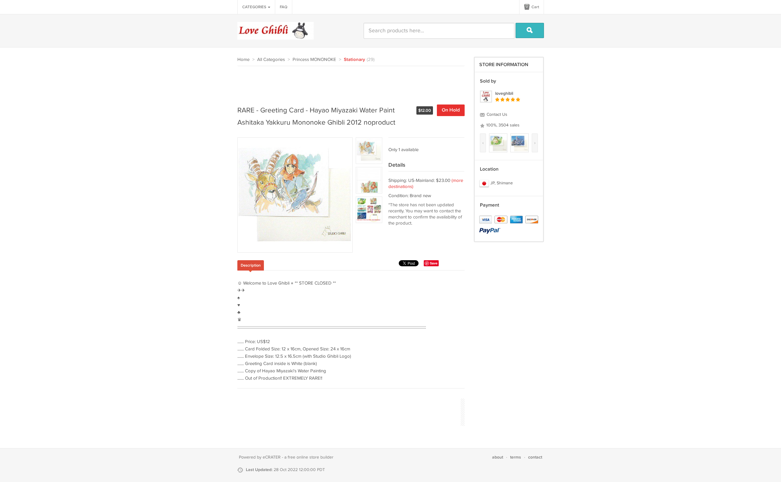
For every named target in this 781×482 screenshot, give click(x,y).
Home (243, 59)
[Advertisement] (348, 83)
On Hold (451, 110)
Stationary (354, 59)
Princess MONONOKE (314, 59)
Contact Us (496, 114)
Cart (535, 7)
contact (535, 457)
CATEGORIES (254, 7)
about (497, 457)
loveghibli (504, 93)
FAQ (283, 7)
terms (515, 457)
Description (251, 265)
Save (433, 263)
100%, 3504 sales (502, 125)
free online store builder (310, 457)
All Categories (271, 59)
